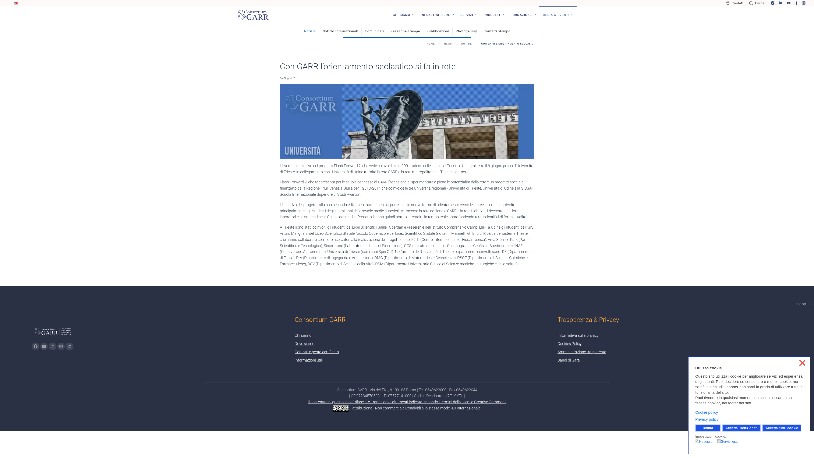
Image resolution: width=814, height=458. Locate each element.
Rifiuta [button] (708, 428)
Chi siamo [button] (401, 15)
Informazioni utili (309, 360)
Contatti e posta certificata (317, 352)
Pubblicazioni (438, 31)
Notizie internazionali (340, 31)
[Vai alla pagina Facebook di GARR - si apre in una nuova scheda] (35, 346)
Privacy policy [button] (707, 419)
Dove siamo (304, 343)
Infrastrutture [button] (435, 15)
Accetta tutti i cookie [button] (781, 428)
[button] (811, 304)
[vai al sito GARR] (53, 333)
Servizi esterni (731, 441)
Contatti (738, 3)
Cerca (759, 3)
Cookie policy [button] (706, 412)
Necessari (706, 441)
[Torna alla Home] (253, 14)
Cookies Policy (570, 343)
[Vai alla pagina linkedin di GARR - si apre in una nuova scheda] (69, 346)
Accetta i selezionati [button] (741, 428)
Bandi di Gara (569, 360)
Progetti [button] (492, 15)
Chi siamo (303, 335)
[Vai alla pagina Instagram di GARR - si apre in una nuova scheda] (52, 346)
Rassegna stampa (405, 31)
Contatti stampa (497, 31)
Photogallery (466, 31)
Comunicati (374, 31)
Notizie (310, 31)
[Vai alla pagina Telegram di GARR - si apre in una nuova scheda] (61, 346)
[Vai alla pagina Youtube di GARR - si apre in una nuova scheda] (44, 346)
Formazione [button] (521, 15)
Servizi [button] (466, 15)
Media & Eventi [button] (555, 15)
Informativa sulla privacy (578, 335)
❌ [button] (802, 363)
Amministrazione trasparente (582, 352)
